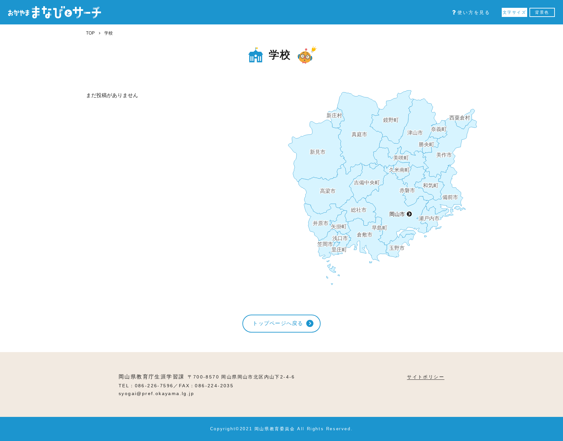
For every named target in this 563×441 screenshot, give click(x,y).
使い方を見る (473, 12)
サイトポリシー (425, 376)
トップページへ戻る (278, 323)
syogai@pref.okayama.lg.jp (156, 393)
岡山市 (397, 214)
